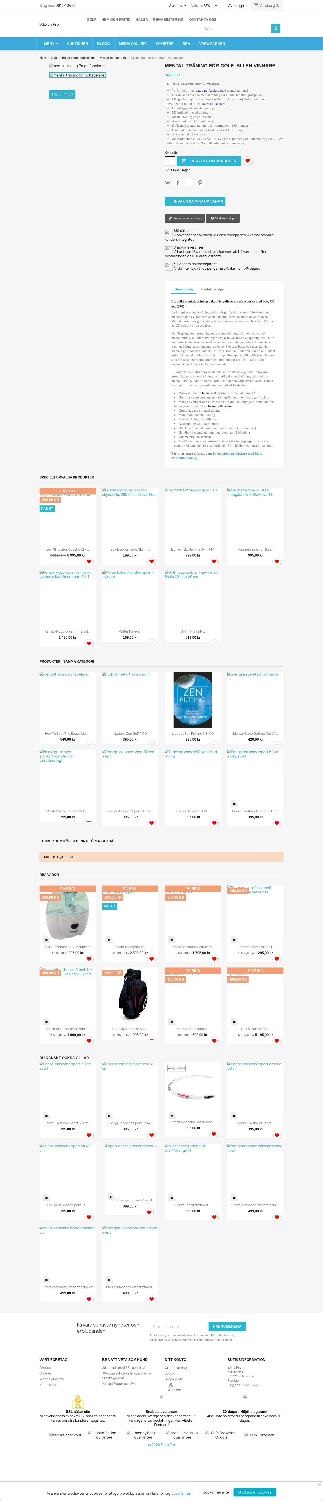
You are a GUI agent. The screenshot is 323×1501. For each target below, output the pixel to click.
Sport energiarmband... (192, 1205)
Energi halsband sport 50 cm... (130, 811)
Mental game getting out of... (255, 733)
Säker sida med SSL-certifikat (123, 1368)
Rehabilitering (168, 19)
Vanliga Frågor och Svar (119, 1384)
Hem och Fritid (116, 19)
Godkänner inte (216, 1492)
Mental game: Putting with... (67, 811)
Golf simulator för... (255, 1029)
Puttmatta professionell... (255, 947)
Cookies (46, 1373)
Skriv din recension (186, 218)
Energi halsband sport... (255, 1123)
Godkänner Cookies (255, 1492)
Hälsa (142, 19)
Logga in (171, 1373)
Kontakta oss (202, 19)
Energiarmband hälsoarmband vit (67, 1287)
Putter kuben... (130, 631)
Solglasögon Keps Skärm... (130, 549)
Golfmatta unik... (193, 631)
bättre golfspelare (207, 90)
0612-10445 (66, 5)
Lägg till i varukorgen (208, 161)
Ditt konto (175, 1360)
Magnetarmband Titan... (256, 549)
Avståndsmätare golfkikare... (192, 947)
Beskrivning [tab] (184, 289)
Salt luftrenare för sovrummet (68, 947)
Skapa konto (174, 1379)
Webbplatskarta (52, 1379)
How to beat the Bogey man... (67, 733)
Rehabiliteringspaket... (130, 947)
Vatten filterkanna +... (193, 1029)
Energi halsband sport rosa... (130, 1123)
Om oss (45, 1368)
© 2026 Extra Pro (161, 1444)
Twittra (189, 182)
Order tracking (176, 1368)
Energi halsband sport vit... (67, 1205)
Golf (91, 19)
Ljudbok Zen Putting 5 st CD (193, 733)
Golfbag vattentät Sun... (130, 1029)
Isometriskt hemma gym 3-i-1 (192, 549)
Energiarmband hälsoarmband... (255, 1205)
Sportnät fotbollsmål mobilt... (67, 1029)
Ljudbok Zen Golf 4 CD (130, 733)
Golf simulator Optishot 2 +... (67, 549)
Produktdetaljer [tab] (212, 289)
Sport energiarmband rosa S (130, 1200)
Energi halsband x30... (193, 811)
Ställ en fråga (224, 218)
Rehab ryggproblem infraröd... (68, 631)
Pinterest (200, 182)
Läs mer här (181, 1493)
